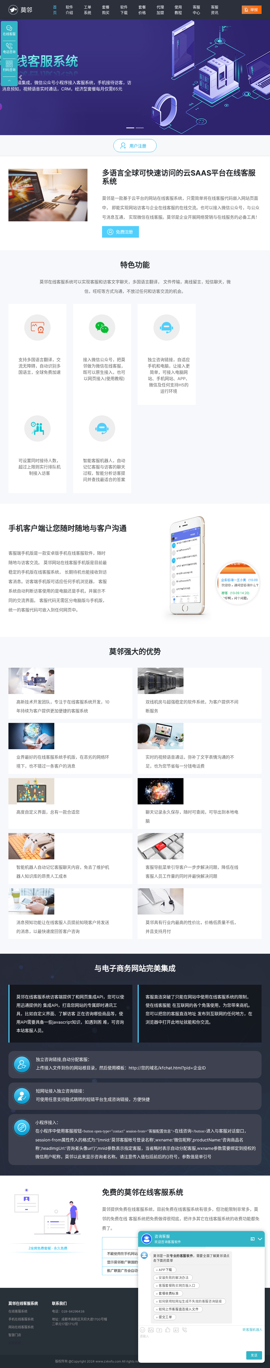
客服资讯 (214, 10)
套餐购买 (105, 10)
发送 (254, 1355)
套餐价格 (142, 10)
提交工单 (165, 1317)
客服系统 (14, 1343)
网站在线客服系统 (21, 1327)
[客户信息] (176, 1330)
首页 (55, 10)
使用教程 (178, 10)
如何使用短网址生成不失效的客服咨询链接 (190, 1301)
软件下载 (124, 10)
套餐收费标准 (169, 1293)
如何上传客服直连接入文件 (179, 1309)
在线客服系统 (17, 1311)
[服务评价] (168, 1330)
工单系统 (87, 10)
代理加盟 (160, 10)
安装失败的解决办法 (174, 1278)
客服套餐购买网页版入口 (177, 1286)
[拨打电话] (184, 1330)
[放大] (252, 1239)
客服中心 (196, 10)
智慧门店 (14, 1335)
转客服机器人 (253, 1330)
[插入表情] (142, 1330)
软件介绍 (69, 10)
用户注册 (137, 146)
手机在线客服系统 (21, 1319)
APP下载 (165, 1270)
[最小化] (260, 1239)
